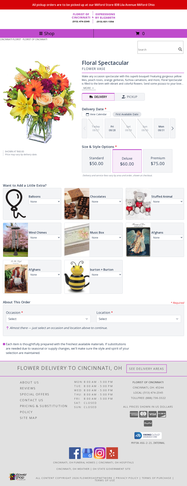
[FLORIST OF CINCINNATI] (93, 23)
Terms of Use (105, 480)
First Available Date (127, 114)
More (87, 88)
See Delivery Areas (146, 369)
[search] (180, 49)
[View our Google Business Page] (87, 458)
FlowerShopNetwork (96, 478)
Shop (49, 33)
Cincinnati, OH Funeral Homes (74, 462)
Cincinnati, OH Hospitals (116, 462)
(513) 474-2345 (153, 392)
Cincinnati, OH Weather (73, 468)
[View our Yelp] (112, 458)
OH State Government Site (112, 468)
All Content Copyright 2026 (57, 478)
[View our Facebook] (75, 458)
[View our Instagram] (100, 458)
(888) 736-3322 (156, 398)
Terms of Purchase (156, 478)
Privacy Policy (127, 478)
